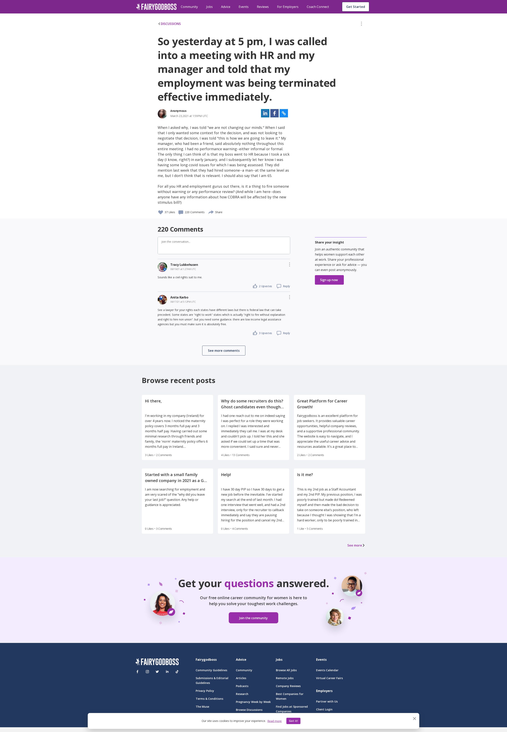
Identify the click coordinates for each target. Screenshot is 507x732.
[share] (211, 211)
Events (244, 7)
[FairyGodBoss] (157, 662)
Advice (225, 7)
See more (354, 545)
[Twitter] (157, 672)
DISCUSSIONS (171, 24)
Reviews (263, 7)
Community (189, 7)
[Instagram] (147, 672)
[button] (361, 25)
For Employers (287, 7)
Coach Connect (318, 7)
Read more (274, 721)
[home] (156, 6)
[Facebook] (137, 672)
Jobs (209, 7)
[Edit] (361, 24)
